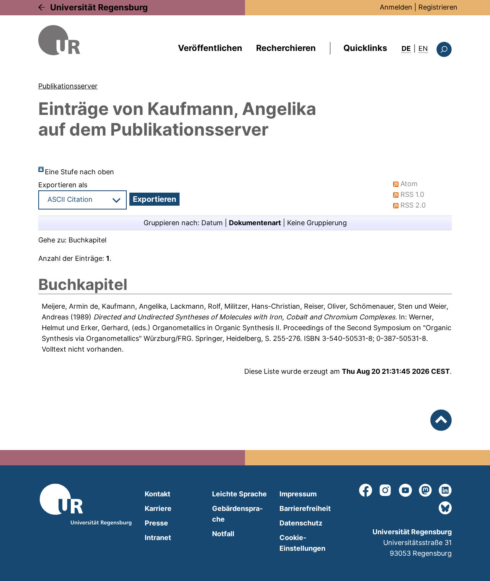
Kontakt (157, 494)
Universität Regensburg (99, 7)
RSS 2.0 (413, 205)
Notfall (223, 534)
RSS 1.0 (412, 194)
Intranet (158, 538)
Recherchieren (286, 48)
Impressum (298, 494)
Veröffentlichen (210, 48)
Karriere (158, 508)
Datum (212, 223)
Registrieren (437, 7)
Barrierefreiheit (305, 508)
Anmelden (396, 7)
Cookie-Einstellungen (302, 543)
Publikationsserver (68, 86)
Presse (156, 523)
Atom (409, 184)
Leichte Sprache (239, 494)
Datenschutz (300, 523)
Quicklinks (365, 48)
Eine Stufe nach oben (79, 172)
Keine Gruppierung (317, 223)
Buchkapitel (87, 240)
